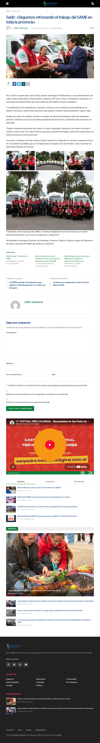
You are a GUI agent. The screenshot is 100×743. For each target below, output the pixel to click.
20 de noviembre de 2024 (40, 28)
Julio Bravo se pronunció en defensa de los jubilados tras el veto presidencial (47, 507)
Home (8, 11)
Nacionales (40, 679)
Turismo (28, 730)
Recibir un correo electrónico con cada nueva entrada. (28, 402)
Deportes (10, 679)
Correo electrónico (14, 374)
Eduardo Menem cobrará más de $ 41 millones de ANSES (39, 488)
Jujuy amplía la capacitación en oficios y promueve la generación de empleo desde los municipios (55, 601)
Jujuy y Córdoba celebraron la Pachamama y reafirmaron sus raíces (34, 591)
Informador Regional (18, 735)
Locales (9, 685)
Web (53, 374)
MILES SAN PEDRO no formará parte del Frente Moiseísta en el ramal (44, 497)
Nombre (10, 363)
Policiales (40, 682)
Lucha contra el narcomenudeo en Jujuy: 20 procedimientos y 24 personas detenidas (50, 610)
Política (39, 685)
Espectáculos (40, 730)
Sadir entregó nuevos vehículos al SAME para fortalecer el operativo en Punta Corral (77, 258)
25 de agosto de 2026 (16, 593)
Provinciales (16, 11)
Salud (20, 730)
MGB (59, 735)
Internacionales (12, 682)
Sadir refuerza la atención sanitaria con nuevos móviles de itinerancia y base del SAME (47, 258)
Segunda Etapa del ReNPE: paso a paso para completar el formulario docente (47, 516)
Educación (10, 730)
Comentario (11, 332)
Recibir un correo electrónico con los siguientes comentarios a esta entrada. (37, 394)
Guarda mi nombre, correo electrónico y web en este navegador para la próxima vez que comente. (48, 385)
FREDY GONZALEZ (21, 28)
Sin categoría (71, 682)
